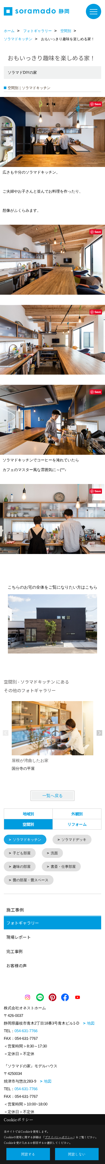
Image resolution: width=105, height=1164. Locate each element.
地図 (91, 1023)
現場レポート (18, 937)
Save (98, 104)
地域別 (28, 813)
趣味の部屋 (22, 866)
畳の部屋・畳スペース (30, 880)
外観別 (77, 813)
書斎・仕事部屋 (63, 866)
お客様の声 (16, 965)
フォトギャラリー (22, 923)
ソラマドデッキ (73, 839)
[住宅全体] (52, 624)
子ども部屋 (22, 853)
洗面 (54, 853)
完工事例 (14, 951)
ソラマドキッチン (27, 839)
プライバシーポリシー (59, 1137)
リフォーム (77, 824)
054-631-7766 (26, 1031)
